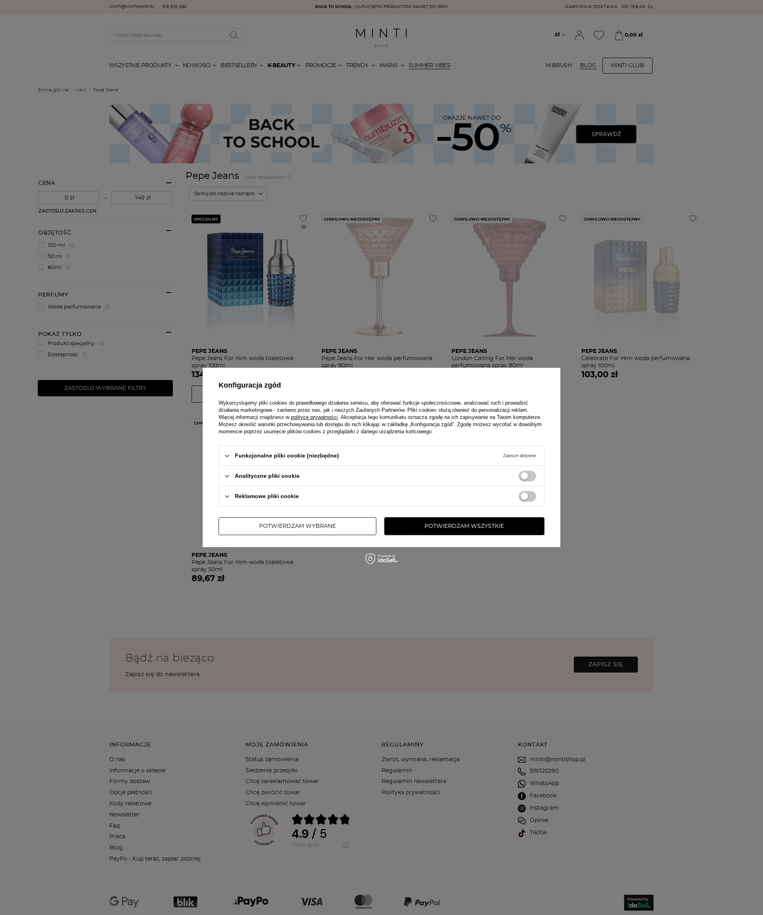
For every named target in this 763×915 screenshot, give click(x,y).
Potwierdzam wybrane (297, 526)
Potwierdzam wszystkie (464, 526)
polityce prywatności (314, 417)
